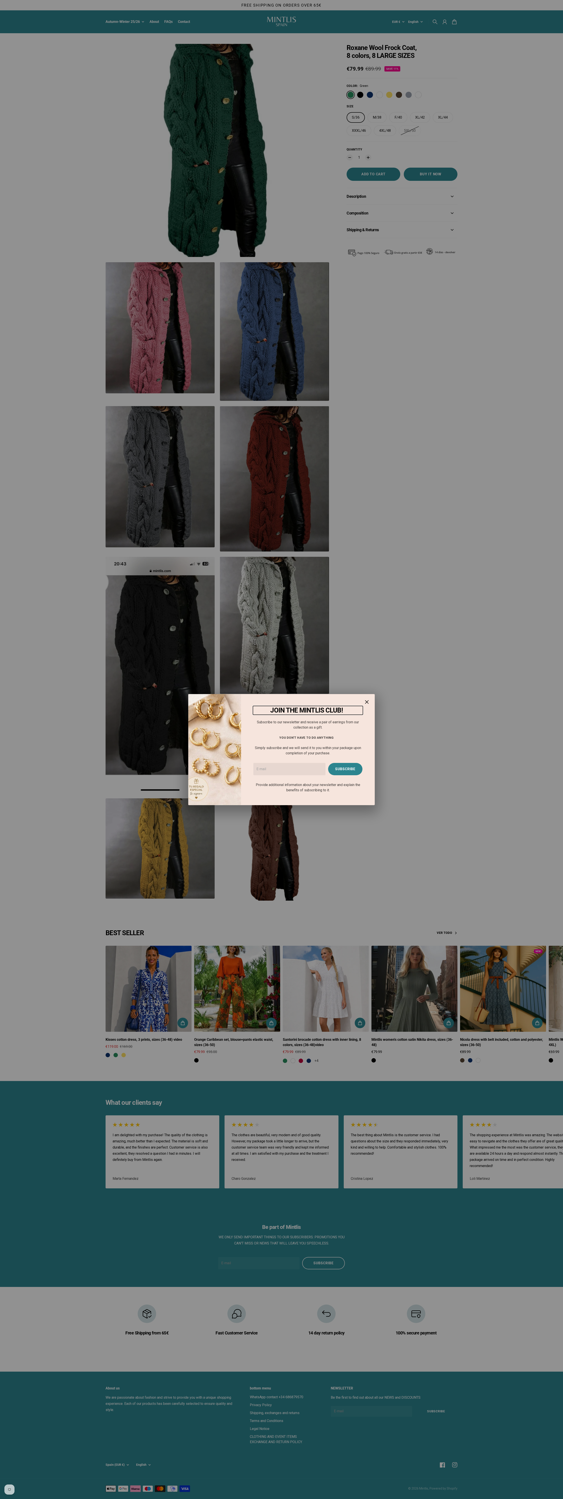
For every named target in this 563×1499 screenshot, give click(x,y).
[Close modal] (366, 702)
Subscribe (345, 769)
